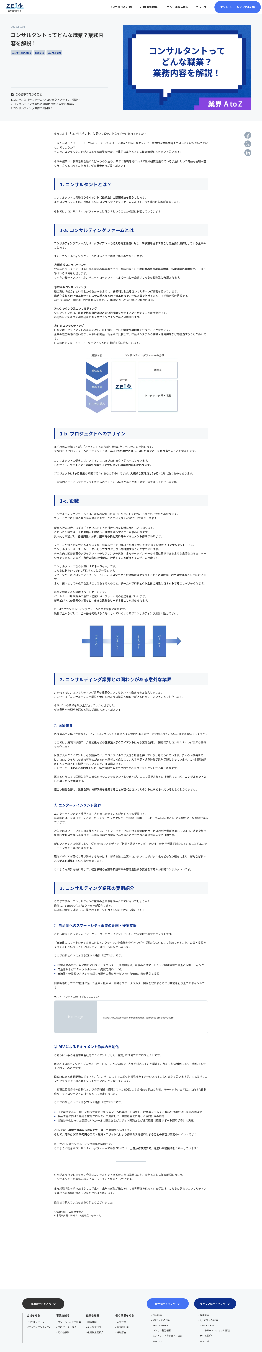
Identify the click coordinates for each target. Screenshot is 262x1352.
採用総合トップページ (43, 1303)
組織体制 (92, 1322)
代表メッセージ (36, 1322)
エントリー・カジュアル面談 (168, 1335)
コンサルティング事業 (69, 1322)
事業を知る (63, 1315)
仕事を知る (92, 1315)
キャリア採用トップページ (215, 1303)
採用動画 (157, 1315)
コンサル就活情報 (162, 1330)
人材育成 (121, 1322)
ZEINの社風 (123, 1327)
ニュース (157, 1340)
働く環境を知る (124, 1315)
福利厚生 (121, 1332)
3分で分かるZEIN (161, 1320)
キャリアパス (94, 1327)
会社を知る (33, 1315)
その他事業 (63, 1332)
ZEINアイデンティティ (39, 1327)
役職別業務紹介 (95, 1332)
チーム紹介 (206, 1335)
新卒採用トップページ (167, 1303)
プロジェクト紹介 (67, 1327)
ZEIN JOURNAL (160, 1325)
